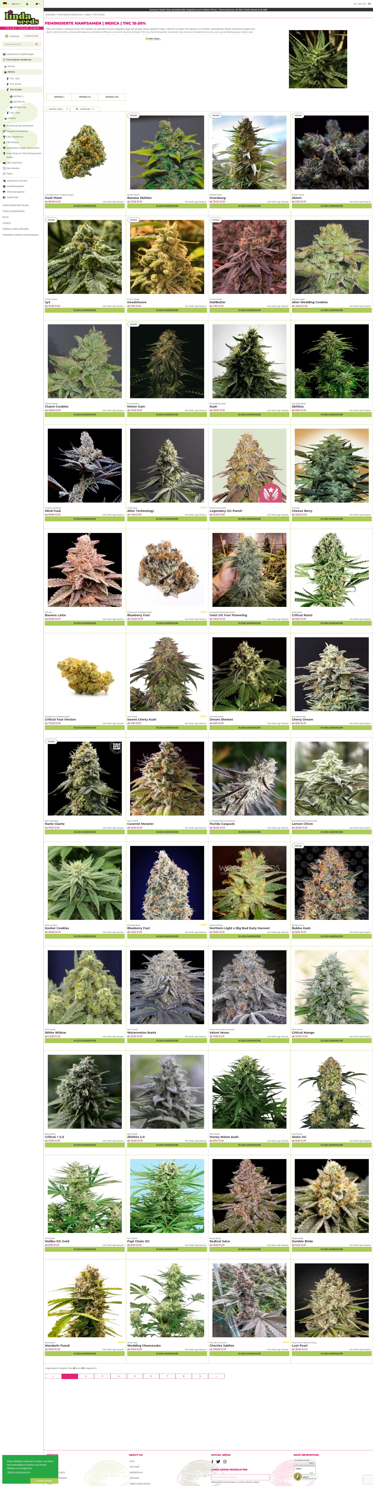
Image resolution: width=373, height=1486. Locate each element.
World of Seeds (216, 925)
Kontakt (134, 1478)
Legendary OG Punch (226, 511)
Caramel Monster (140, 824)
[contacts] (37, 4)
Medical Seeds (133, 195)
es (355, 4)
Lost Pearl (300, 1345)
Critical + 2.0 (54, 1137)
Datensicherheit (57, 1478)
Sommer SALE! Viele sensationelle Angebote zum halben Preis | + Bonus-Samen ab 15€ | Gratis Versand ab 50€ (208, 9)
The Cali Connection (218, 1343)
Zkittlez (298, 406)
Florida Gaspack (222, 824)
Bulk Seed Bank (51, 821)
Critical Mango (303, 1032)
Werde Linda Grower (15, 229)
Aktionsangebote (15, 191)
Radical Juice (220, 1241)
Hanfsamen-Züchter (16, 180)
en (359, 4)
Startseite (50, 14)
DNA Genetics (51, 925)
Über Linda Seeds (140, 1483)
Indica (88, 14)
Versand (52, 1461)
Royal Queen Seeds (218, 508)
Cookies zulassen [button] (44, 1481)
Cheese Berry (302, 511)
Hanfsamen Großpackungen (139, 612)
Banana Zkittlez (139, 198)
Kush (213, 406)
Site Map (134, 1466)
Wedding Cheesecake (144, 1345)
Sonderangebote (15, 186)
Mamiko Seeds (298, 299)
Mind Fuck (53, 511)
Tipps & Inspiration (13, 211)
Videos (7, 223)
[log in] (27, 4)
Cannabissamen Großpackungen (59, 195)
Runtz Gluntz (55, 824)
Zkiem (297, 198)
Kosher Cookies (57, 928)
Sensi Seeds (297, 612)
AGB (132, 1461)
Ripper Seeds (215, 1238)
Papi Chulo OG (138, 1241)
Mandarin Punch (57, 1345)
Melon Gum (136, 406)
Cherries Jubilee (222, 1345)
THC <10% (15, 78)
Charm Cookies (56, 406)
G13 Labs (48, 612)
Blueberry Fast (138, 615)
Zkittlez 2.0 (136, 1137)
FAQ (49, 1483)
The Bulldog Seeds (218, 403)
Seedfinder (85, 109)
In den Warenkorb (85, 205)
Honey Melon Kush (224, 1137)
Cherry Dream (302, 719)
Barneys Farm (298, 925)
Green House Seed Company (222, 1029)
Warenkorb (31, 36)
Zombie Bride (302, 1241)
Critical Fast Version (60, 719)
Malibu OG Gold (57, 1241)
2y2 (47, 302)
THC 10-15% (15, 84)
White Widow (55, 1032)
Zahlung (52, 1466)
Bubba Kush (301, 928)
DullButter (218, 302)
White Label (132, 1343)
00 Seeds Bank (133, 925)
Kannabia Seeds (299, 403)
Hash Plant (53, 198)
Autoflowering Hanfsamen (19, 125)
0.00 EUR (13, 36)
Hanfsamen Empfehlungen (20, 54)
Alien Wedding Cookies (310, 302)
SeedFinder (12, 197)
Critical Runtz (302, 615)
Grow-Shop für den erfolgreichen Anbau (23, 155)
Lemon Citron (302, 824)
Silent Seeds (50, 1029)
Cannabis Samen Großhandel (21, 235)
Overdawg (218, 198)
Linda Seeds (132, 508)
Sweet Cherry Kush (141, 719)
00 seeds (296, 508)
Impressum (136, 1472)
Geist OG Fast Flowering (228, 615)
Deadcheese (136, 302)
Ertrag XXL (112, 97)
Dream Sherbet (221, 719)
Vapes (9, 173)
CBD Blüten (12, 142)
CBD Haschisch (14, 162)
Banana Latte (55, 615)
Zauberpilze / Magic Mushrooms (22, 148)
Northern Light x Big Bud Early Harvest (240, 928)
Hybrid (12, 118)
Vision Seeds (132, 821)
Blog (6, 217)
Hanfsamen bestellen (16, 205)
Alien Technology (140, 511)
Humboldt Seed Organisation (222, 612)
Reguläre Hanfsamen (17, 131)
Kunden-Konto (56, 1472)
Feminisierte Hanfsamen (70, 14)
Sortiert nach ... (57, 109)
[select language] (6, 4)
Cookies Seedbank (53, 508)
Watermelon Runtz (141, 1032)
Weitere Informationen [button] (18, 1472)
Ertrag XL (85, 97)
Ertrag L (59, 97)
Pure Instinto (133, 403)
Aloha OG (299, 1137)
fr (364, 4)
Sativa (11, 66)
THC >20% (15, 112)
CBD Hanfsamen (14, 136)
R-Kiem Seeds (298, 195)
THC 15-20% (99, 14)
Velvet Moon (219, 1032)
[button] (16, 1481)
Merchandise (12, 168)
